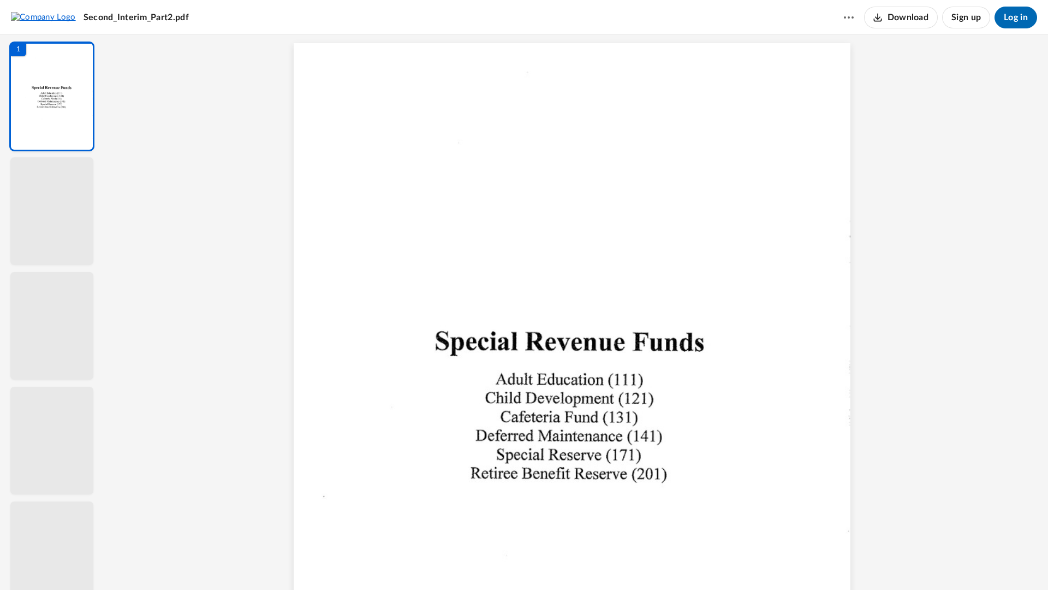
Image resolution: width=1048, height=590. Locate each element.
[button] (52, 96)
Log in (1016, 17)
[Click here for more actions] (849, 17)
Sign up (966, 17)
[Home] (43, 16)
